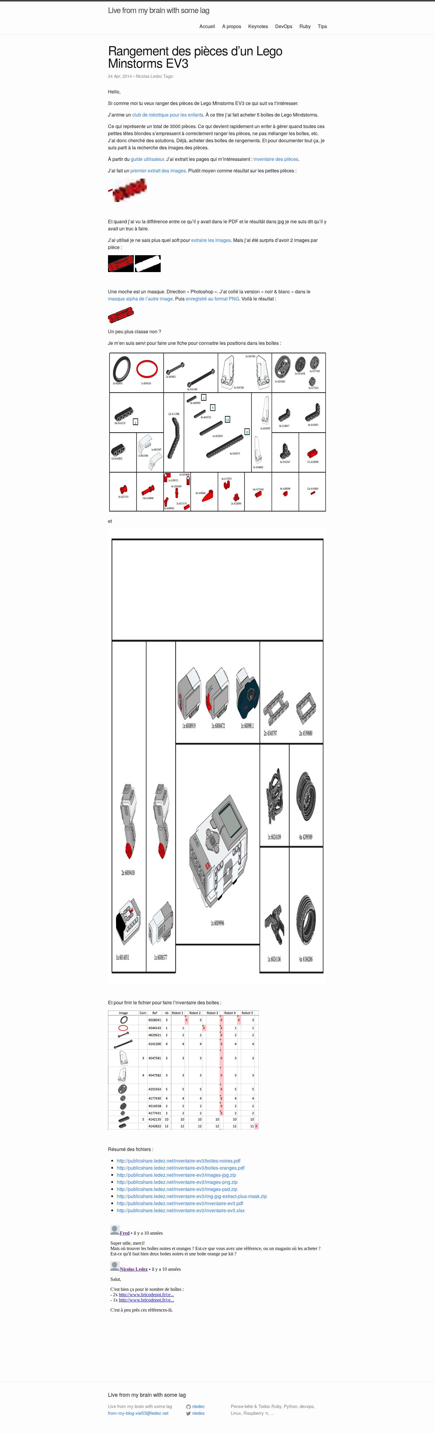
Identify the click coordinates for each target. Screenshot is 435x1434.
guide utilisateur (147, 159)
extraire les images (211, 240)
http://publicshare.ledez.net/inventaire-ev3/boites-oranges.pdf (180, 1167)
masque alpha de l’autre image (140, 298)
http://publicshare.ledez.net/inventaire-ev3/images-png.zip (177, 1181)
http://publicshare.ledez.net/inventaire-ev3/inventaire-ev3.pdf (180, 1203)
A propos (232, 26)
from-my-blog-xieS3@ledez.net (138, 1413)
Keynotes (258, 26)
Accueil (207, 26)
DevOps (284, 26)
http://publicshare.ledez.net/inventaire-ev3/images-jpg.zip (176, 1174)
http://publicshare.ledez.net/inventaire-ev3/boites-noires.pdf (178, 1160)
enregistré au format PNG (212, 298)
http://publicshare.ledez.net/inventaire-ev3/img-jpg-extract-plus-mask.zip (192, 1196)
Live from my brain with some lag (158, 9)
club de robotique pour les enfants (167, 114)
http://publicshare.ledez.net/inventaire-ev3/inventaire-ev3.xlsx (181, 1210)
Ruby (305, 26)
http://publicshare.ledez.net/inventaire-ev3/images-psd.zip (177, 1189)
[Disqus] (217, 1297)
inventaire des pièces (276, 159)
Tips (322, 26)
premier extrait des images (158, 170)
